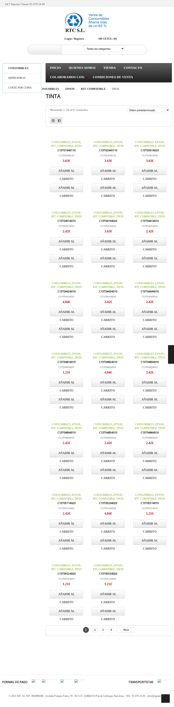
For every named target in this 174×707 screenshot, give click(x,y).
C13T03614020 (150, 150)
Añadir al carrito (66, 172)
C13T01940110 (67, 150)
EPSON (69, 88)
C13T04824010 (108, 362)
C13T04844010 (67, 432)
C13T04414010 (150, 221)
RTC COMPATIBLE (93, 88)
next (126, 629)
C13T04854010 (108, 432)
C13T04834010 (150, 362)
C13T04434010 (108, 291)
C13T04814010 (67, 362)
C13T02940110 (108, 150)
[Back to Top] (165, 698)
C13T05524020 (67, 573)
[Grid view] (53, 120)
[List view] (59, 120)
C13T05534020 (108, 573)
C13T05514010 (150, 503)
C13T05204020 (108, 503)
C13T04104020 (108, 221)
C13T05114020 (67, 503)
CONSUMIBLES (49, 88)
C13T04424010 (67, 291)
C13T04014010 (67, 221)
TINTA (78, 145)
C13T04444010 (150, 291)
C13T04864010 (150, 432)
